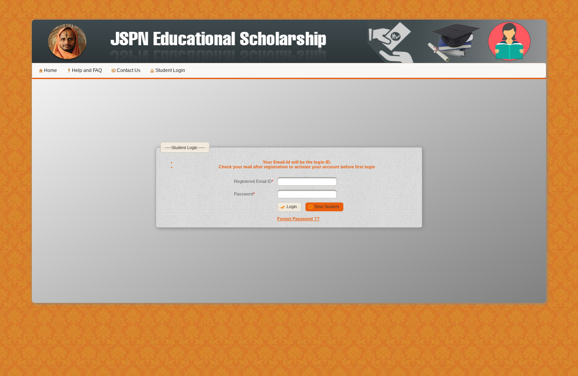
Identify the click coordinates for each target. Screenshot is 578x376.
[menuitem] (47, 70)
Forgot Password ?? (298, 218)
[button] (289, 207)
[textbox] (307, 181)
